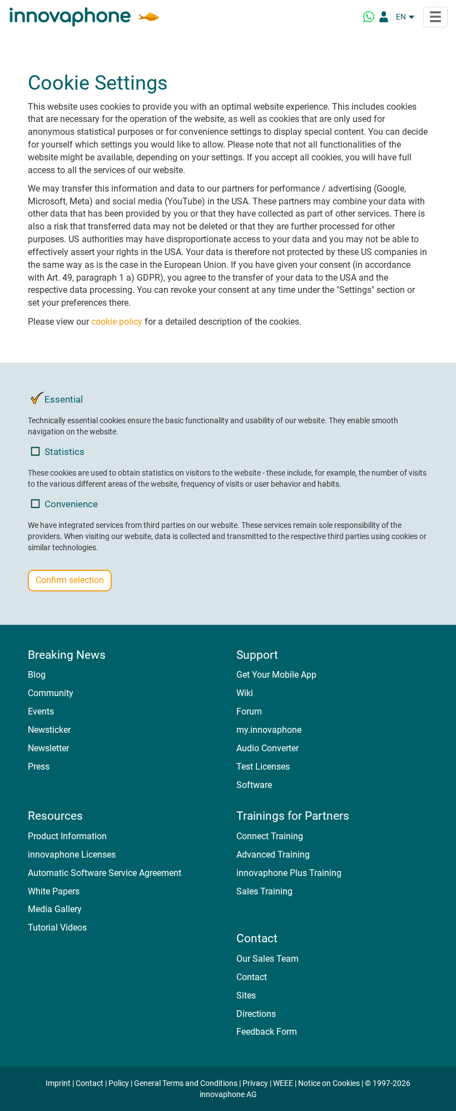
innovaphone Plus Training (288, 873)
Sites (246, 995)
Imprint (58, 1083)
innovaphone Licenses (72, 854)
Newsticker (49, 730)
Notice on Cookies (329, 1083)
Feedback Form (266, 1031)
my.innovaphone (268, 730)
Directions (256, 1014)
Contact (251, 977)
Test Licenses (263, 766)
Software (254, 785)
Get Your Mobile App (276, 674)
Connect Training (269, 836)
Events (41, 711)
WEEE (283, 1083)
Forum (249, 711)
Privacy (255, 1083)
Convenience (71, 504)
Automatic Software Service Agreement (104, 873)
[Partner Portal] (383, 16)
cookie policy (116, 321)
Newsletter (48, 748)
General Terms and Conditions (185, 1083)
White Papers (54, 891)
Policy (118, 1083)
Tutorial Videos (57, 927)
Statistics (64, 451)
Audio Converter (267, 748)
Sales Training (264, 891)
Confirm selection (70, 580)
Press (38, 766)
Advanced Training (273, 854)
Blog (37, 674)
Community (50, 693)
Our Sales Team (267, 958)
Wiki (244, 693)
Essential (63, 399)
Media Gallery (55, 909)
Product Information (67, 836)
